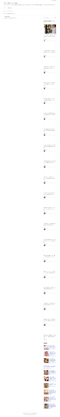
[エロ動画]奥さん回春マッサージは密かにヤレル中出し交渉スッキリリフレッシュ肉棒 (52, 347)
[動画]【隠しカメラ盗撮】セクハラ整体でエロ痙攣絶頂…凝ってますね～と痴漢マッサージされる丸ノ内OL (50, 366)
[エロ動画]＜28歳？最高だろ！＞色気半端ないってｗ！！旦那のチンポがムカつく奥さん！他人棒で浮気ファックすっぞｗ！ (52, 378)
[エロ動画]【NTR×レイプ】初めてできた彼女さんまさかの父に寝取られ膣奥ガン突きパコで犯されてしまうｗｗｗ (52, 353)
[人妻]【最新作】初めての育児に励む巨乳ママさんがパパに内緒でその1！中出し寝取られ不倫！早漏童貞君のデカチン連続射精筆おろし (52, 392)
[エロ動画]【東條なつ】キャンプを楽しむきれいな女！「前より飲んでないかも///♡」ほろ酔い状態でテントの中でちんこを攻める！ (52, 399)
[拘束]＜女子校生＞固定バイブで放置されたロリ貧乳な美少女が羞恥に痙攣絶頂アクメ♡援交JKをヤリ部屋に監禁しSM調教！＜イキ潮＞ (52, 406)
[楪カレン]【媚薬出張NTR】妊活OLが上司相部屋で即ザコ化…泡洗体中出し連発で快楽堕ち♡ (52, 372)
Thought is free (34, 414)
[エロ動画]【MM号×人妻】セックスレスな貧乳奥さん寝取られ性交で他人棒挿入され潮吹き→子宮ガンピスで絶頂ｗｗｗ (52, 360)
